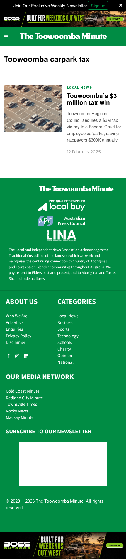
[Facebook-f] (8, 356)
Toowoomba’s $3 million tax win (92, 99)
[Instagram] (17, 356)
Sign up (98, 5)
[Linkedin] (26, 356)
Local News (79, 87)
